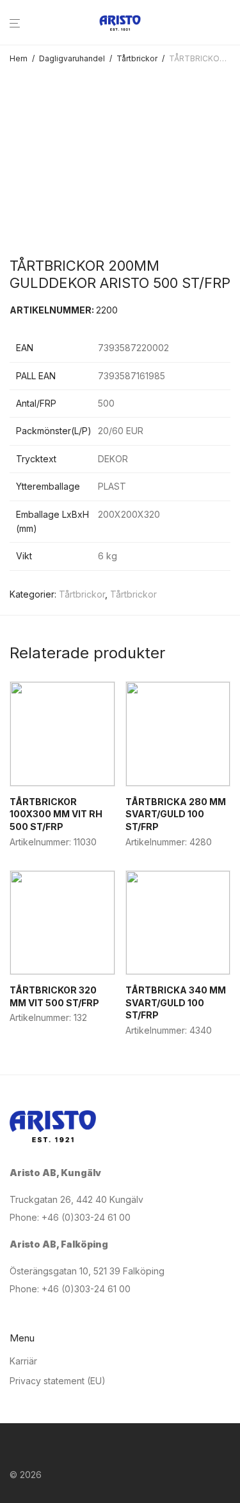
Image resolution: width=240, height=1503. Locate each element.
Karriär (23, 1361)
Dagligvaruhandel (72, 58)
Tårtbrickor (136, 58)
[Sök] (230, 23)
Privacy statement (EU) (58, 1380)
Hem (19, 58)
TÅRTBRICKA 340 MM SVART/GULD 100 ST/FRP (175, 1002)
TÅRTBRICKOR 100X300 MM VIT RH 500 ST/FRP (56, 814)
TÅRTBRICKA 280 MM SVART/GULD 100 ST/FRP (175, 814)
